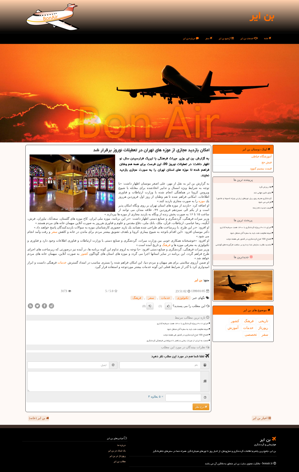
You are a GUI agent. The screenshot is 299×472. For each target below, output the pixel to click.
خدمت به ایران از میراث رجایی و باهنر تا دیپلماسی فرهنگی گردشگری (177, 340)
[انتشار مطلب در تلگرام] (51, 305)
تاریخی (263, 321)
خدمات (248, 328)
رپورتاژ (263, 328)
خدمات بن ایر (247, 38)
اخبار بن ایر (260, 418)
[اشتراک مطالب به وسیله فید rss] (30, 305)
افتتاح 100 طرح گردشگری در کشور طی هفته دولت (248, 239)
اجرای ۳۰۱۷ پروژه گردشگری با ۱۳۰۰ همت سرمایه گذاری (245, 227)
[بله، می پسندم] (168, 306)
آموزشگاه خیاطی (261, 156)
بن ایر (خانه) (37, 418)
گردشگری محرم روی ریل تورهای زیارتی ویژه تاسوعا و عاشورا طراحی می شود (243, 200)
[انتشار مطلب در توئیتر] (37, 305)
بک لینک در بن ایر (117, 450)
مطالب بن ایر (120, 461)
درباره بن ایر (189, 38)
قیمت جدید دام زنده (262, 208)
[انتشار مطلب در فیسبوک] (44, 305)
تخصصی (251, 334)
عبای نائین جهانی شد (262, 192)
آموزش (233, 328)
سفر (207, 38)
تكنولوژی (182, 298)
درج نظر (200, 406)
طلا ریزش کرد (265, 187)
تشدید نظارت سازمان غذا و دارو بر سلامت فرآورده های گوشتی (243, 244)
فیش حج (267, 162)
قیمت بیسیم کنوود (261, 168)
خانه (266, 38)
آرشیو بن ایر (225, 38)
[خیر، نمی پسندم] (149, 306)
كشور (235, 321)
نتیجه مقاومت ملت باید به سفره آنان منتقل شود (250, 233)
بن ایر (262, 15)
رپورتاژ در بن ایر (117, 456)
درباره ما (121, 445)
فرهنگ (249, 321)
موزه (202, 201)
